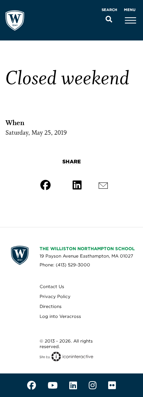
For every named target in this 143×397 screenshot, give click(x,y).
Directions (51, 306)
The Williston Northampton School (87, 248)
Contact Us (52, 286)
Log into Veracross (60, 316)
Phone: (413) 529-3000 (65, 264)
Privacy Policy (55, 296)
